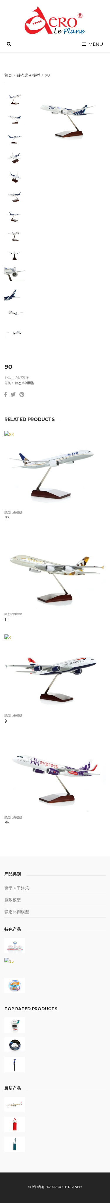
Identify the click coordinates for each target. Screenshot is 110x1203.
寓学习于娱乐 (16, 888)
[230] (14, 1124)
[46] (14, 1025)
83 (7, 518)
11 (6, 619)
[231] (14, 1144)
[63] (14, 1045)
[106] (14, 1064)
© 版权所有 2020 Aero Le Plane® (55, 1187)
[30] (14, 946)
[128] (14, 1105)
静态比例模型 (28, 75)
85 (6, 822)
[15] (14, 965)
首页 (8, 75)
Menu (95, 44)
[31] (14, 985)
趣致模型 (12, 899)
